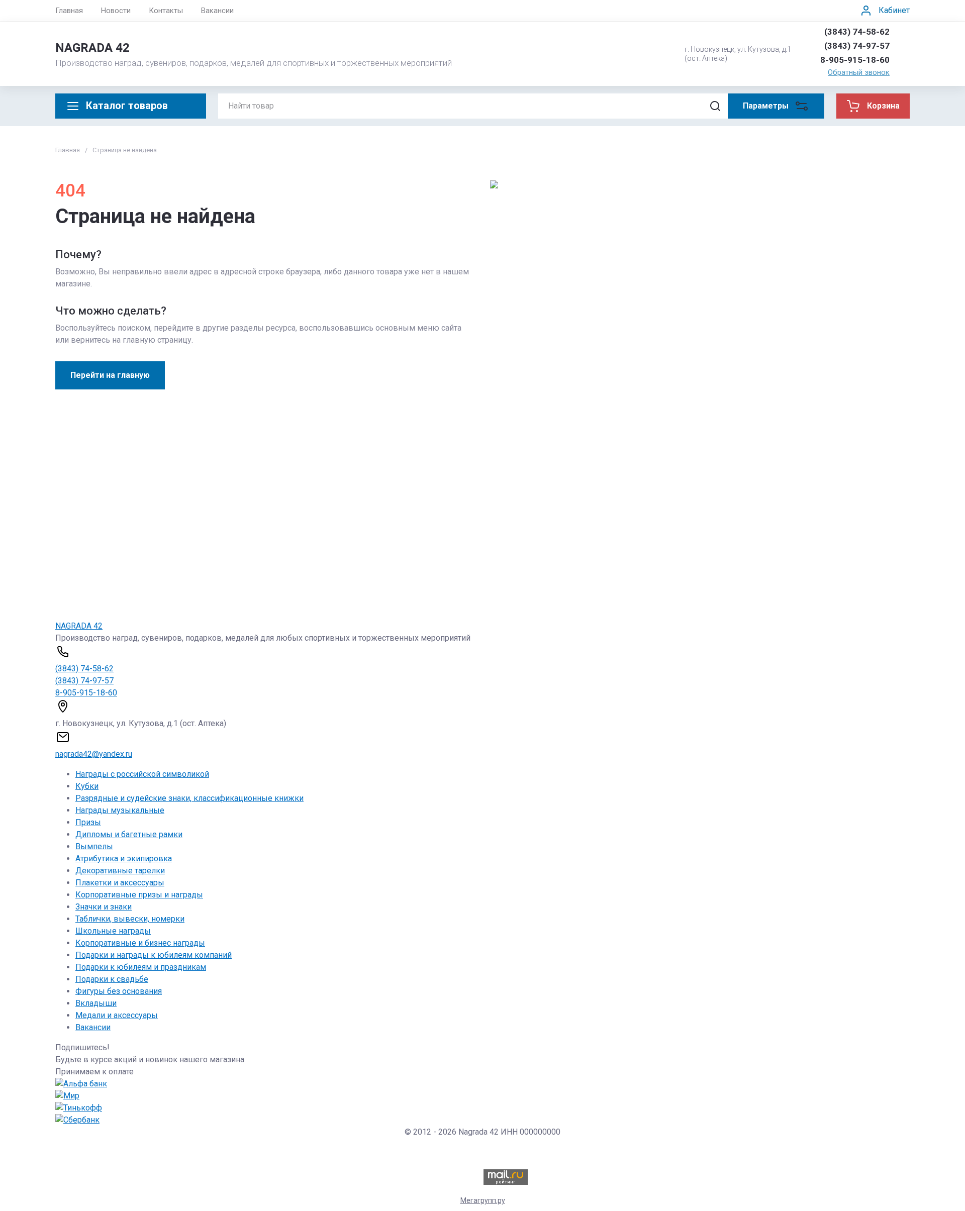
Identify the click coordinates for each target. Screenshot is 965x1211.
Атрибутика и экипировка (123, 858)
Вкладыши (96, 1003)
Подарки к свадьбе (111, 979)
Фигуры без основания (118, 991)
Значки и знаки (103, 907)
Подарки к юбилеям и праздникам (140, 967)
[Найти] (715, 106)
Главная (69, 10)
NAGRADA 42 (92, 48)
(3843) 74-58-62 (857, 32)
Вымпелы (94, 846)
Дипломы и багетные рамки (128, 834)
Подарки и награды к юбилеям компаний (153, 955)
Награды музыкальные (119, 810)
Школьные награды (113, 931)
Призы (88, 822)
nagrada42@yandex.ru (93, 754)
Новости (116, 10)
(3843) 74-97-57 (857, 46)
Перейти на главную (110, 375)
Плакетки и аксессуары (119, 882)
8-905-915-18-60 (855, 60)
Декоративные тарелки (120, 870)
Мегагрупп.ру (482, 1200)
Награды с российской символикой (142, 774)
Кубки (87, 786)
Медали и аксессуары (116, 1015)
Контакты (166, 10)
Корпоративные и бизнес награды (140, 943)
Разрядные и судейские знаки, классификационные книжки (189, 798)
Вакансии (217, 10)
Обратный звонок (859, 72)
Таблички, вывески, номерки (129, 919)
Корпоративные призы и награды (139, 894)
